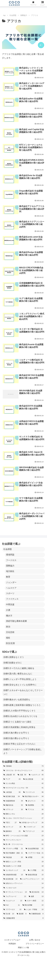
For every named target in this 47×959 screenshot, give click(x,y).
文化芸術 (10, 632)
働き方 (9, 616)
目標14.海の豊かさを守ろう (16, 733)
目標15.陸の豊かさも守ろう (16, 738)
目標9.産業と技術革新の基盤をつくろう (22, 705)
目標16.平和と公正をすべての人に (19, 744)
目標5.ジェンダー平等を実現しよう (19, 679)
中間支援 (10, 604)
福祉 (8, 638)
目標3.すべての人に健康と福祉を (18, 668)
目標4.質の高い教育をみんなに (17, 674)
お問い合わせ (34, 940)
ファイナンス (12, 599)
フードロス (11, 560)
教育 (8, 577)
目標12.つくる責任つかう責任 (17, 722)
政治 (8, 626)
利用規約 (12, 944)
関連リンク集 (23, 947)
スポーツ (10, 593)
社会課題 (7, 549)
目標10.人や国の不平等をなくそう (19, 711)
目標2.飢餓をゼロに (12, 663)
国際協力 (10, 566)
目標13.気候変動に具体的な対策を (19, 727)
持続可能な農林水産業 (16, 621)
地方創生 (10, 571)
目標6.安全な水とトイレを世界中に (19, 685)
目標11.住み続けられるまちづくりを (20, 716)
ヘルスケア (11, 588)
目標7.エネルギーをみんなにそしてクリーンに (23, 692)
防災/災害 (10, 643)
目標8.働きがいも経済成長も (16, 699)
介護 (8, 610)
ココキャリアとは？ (12, 940)
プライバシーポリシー (35, 944)
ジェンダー (11, 582)
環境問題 (10, 555)
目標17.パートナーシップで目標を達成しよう (22, 751)
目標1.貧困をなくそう (13, 657)
